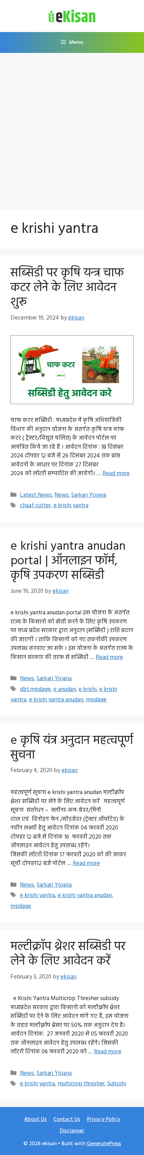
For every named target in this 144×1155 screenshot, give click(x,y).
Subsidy (116, 1084)
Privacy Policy (103, 1119)
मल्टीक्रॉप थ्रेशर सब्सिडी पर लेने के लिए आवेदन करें (67, 954)
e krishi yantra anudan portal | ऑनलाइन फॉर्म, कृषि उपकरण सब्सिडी (67, 561)
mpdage (96, 700)
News (62, 495)
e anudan (64, 689)
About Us (35, 1119)
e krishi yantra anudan (56, 700)
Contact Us (66, 1119)
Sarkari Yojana (88, 495)
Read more (116, 473)
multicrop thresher (81, 1084)
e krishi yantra (70, 505)
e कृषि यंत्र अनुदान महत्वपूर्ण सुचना (71, 748)
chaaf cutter (35, 505)
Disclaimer (72, 1131)
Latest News (36, 495)
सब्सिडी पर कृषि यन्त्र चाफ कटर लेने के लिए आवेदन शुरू (67, 288)
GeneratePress (104, 1144)
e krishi (87, 689)
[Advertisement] (72, 128)
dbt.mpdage (35, 689)
